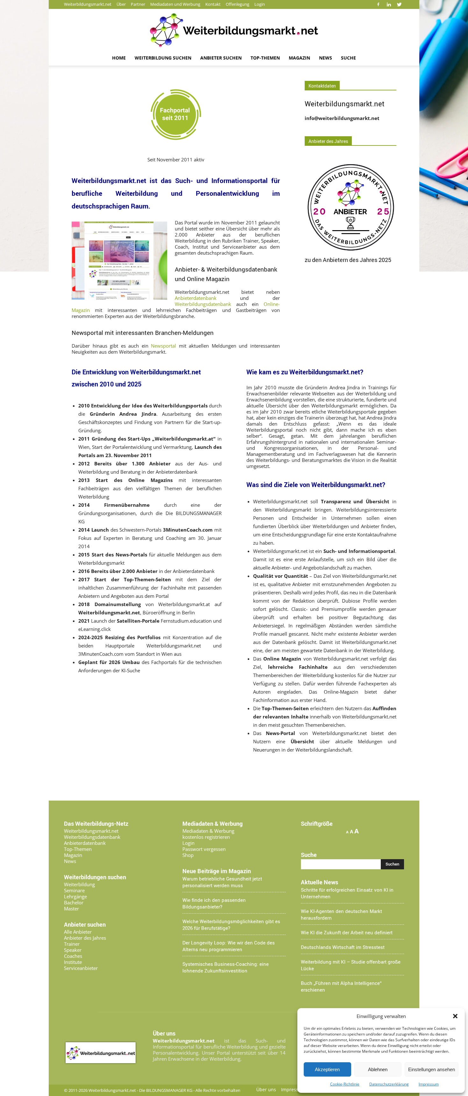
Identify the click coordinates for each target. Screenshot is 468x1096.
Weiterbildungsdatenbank (203, 304)
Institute (73, 962)
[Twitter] (399, 4)
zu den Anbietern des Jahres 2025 (348, 260)
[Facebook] (378, 4)
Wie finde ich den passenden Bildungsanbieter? (214, 903)
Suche (348, 58)
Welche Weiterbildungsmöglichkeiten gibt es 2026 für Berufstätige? (231, 924)
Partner (138, 4)
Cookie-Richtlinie (344, 1084)
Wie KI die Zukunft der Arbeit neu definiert (347, 932)
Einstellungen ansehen (431, 1069)
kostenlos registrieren (206, 837)
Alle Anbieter (78, 932)
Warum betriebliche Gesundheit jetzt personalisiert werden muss (222, 881)
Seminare (74, 890)
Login (259, 4)
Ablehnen (377, 1069)
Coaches (73, 956)
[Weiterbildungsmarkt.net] (234, 30)
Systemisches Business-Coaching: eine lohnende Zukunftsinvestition (225, 967)
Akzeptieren (327, 1069)
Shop (188, 855)
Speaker (73, 950)
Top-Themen (265, 58)
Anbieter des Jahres (85, 938)
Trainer (72, 944)
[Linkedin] (389, 4)
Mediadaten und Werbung (175, 4)
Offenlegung (237, 4)
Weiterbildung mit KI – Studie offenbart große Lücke (351, 965)
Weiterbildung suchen (163, 58)
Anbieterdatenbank (195, 298)
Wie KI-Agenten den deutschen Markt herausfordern (341, 914)
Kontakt (213, 4)
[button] (455, 1016)
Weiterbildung (79, 884)
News (325, 58)
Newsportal (163, 346)
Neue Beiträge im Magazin (216, 871)
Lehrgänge (75, 896)
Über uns (266, 1089)
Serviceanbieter (81, 968)
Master (71, 908)
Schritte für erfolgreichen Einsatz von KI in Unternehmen (347, 893)
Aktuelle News (319, 882)
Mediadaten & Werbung (208, 831)
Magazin (299, 58)
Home (119, 58)
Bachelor (73, 902)
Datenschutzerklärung (389, 1084)
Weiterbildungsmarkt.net (87, 4)
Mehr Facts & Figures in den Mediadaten (296, 773)
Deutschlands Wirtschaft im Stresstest (343, 947)
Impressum (429, 1084)
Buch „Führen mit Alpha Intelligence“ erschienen (341, 986)
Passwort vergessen (204, 849)
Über (121, 4)
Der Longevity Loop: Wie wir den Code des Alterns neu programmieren (228, 945)
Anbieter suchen (221, 58)
